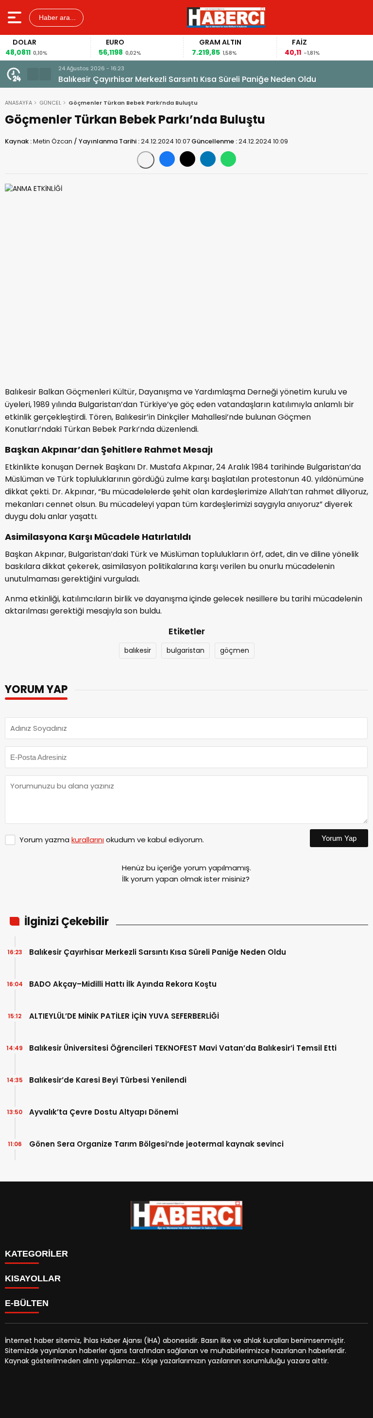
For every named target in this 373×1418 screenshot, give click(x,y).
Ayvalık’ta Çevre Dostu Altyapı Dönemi (103, 1112)
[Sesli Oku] (145, 160)
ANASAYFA (18, 103)
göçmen (234, 650)
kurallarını (87, 840)
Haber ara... (56, 17)
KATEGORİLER (36, 1254)
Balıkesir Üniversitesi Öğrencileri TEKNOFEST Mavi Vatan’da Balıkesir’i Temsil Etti (183, 1048)
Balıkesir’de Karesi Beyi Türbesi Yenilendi (107, 1080)
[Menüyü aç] (16, 17)
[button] (33, 74)
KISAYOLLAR (33, 1278)
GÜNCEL (50, 103)
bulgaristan (185, 650)
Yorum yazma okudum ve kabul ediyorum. (111, 840)
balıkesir (137, 650)
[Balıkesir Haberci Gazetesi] (226, 17)
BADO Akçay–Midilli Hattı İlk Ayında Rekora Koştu (123, 984)
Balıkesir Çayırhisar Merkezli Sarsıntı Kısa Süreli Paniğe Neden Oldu (187, 79)
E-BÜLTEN (27, 1303)
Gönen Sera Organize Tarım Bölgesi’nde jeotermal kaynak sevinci (156, 1144)
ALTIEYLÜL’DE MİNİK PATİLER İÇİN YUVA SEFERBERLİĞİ (124, 1016)
